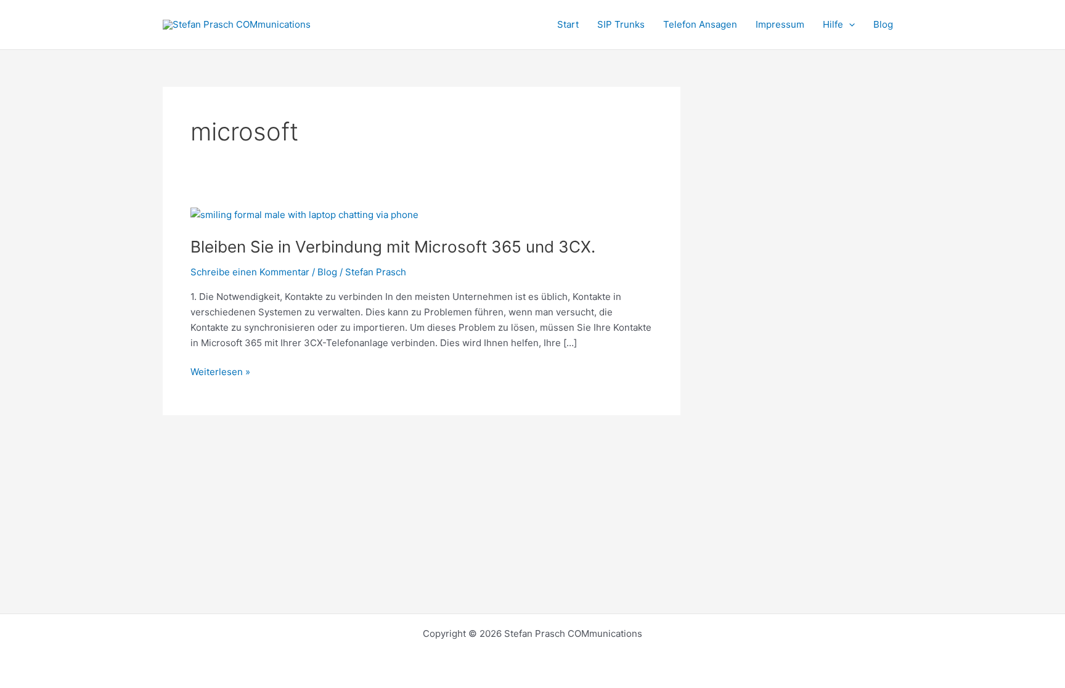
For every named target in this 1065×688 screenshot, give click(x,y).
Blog (883, 24)
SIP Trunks (621, 24)
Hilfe (833, 24)
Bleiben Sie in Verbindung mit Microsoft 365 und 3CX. (392, 246)
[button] (849, 24)
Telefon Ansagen (700, 24)
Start (568, 24)
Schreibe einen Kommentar (249, 272)
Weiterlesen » (220, 371)
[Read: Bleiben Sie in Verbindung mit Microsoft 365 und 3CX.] (304, 214)
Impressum (780, 24)
